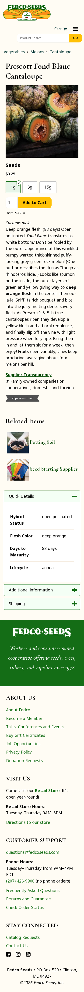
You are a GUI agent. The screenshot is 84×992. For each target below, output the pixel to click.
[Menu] (76, 29)
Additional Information (31, 590)
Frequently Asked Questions (33, 890)
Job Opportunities (23, 743)
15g (47, 187)
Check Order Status (25, 907)
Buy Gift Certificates (25, 735)
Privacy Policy (19, 752)
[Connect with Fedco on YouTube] (28, 954)
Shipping (17, 603)
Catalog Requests (23, 937)
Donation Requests (24, 760)
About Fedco (18, 710)
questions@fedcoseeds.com (32, 852)
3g (30, 187)
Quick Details (21, 496)
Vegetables (14, 52)
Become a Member (24, 718)
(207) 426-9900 (20, 881)
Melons (37, 52)
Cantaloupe (60, 52)
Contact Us (17, 945)
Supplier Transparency (29, 374)
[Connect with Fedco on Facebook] (8, 954)
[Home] (27, 12)
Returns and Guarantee (28, 899)
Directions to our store (28, 822)
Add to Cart (35, 202)
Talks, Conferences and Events (35, 726)
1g (13, 187)
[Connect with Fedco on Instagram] (18, 954)
